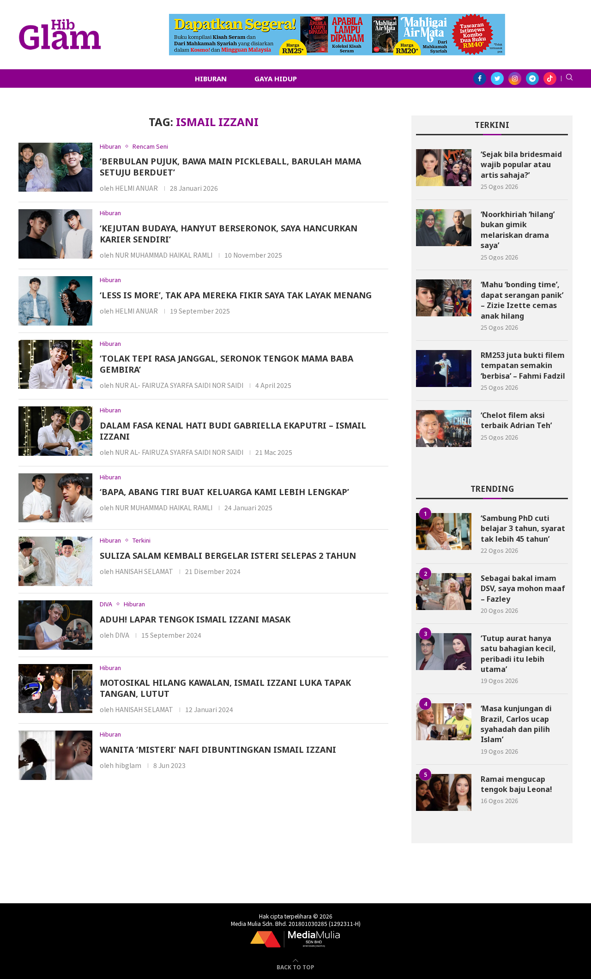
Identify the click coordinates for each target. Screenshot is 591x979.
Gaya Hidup (275, 78)
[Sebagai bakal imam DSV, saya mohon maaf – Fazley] (443, 591)
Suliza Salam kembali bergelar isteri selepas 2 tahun (228, 555)
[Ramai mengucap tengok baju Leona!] (443, 792)
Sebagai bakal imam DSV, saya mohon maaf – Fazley (523, 588)
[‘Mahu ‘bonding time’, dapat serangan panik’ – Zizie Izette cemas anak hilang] (443, 297)
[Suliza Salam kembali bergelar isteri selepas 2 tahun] (55, 561)
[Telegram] (532, 78)
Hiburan (211, 78)
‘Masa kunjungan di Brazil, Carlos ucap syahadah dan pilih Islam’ (516, 723)
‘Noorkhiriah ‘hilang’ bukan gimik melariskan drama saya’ (518, 229)
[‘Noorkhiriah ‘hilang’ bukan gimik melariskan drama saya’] (443, 227)
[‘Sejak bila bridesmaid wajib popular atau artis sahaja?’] (443, 167)
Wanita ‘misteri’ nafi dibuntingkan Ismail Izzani (218, 749)
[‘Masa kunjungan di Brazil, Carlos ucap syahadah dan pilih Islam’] (443, 721)
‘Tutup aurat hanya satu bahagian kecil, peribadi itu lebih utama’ (518, 653)
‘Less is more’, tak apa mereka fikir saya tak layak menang (236, 295)
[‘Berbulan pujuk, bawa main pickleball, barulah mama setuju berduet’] (55, 167)
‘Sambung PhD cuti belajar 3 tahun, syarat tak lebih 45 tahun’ (523, 528)
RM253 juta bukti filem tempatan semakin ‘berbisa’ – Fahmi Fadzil (523, 365)
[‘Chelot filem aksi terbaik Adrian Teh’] (443, 428)
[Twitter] (497, 78)
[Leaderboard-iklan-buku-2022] (337, 18)
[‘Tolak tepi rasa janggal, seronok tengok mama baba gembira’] (55, 364)
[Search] (569, 78)
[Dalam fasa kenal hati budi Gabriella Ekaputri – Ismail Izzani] (55, 431)
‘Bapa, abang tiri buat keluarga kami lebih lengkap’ (224, 491)
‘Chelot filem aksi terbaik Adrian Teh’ (516, 420)
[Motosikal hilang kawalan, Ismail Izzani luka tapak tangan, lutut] (55, 688)
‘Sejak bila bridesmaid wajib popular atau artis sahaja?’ (521, 164)
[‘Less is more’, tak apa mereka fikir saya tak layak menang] (55, 301)
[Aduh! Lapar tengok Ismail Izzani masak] (55, 625)
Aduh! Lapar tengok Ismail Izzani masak (195, 619)
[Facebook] (479, 78)
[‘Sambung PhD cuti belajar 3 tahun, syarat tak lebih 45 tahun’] (443, 531)
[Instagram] (514, 78)
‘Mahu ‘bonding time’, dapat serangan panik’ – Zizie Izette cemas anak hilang (522, 299)
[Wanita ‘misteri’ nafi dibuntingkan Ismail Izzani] (55, 755)
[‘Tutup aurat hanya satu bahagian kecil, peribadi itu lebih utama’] (443, 651)
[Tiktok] (549, 78)
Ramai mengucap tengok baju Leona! (516, 784)
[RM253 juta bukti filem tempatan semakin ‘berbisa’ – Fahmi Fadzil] (443, 368)
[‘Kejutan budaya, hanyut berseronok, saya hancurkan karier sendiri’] (55, 234)
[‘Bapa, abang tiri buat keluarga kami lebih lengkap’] (55, 498)
